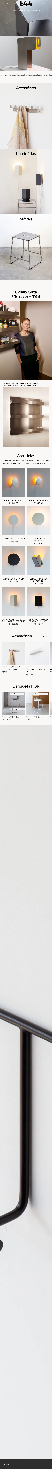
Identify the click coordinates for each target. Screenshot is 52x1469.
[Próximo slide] (47, 658)
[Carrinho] (49, 4)
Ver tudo (46, 637)
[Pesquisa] (8, 4)
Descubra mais (34, 11)
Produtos (22, 11)
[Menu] (3, 4)
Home (14, 11)
